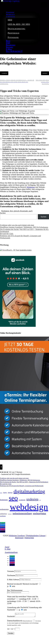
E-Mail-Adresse (13, 580)
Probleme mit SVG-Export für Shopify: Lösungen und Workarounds (21, 486)
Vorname (10, 571)
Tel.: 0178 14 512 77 (14, 51)
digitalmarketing (29, 491)
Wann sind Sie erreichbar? (17, 597)
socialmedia (22, 500)
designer (10, 492)
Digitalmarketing (16, 28)
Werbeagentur (39, 513)
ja (7, 586)
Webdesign (10, 14)
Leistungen (10, 17)
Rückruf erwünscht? (14, 584)
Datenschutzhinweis (14, 621)
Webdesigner (3, 513)
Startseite (10, 12)
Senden (10, 633)
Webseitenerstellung (22, 513)
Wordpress (3, 516)
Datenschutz (29, 538)
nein (13, 586)
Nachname (11, 575)
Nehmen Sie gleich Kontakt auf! (17, 211)
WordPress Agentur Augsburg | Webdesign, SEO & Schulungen (24, 227)
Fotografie (13, 37)
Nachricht (11, 616)
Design (5, 492)
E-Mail (9, 49)
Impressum (19, 538)
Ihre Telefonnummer (14, 590)
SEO (10, 20)
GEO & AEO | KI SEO (19, 24)
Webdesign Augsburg (17, 536)
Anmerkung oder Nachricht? (18, 607)
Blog (8, 41)
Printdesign (13, 33)
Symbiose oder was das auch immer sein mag (17, 225)
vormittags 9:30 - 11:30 (27, 599)
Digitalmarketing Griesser (35, 536)
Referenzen (10, 45)
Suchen (3, 213)
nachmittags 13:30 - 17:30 (17, 601)
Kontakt (9, 47)
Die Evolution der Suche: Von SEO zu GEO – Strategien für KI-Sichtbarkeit (24, 482)
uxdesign (32, 499)
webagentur (4, 509)
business (1, 492)
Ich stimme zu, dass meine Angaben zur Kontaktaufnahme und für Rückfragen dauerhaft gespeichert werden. (24, 623)
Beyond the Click (6, 234)
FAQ (8, 43)
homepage (4, 500)
